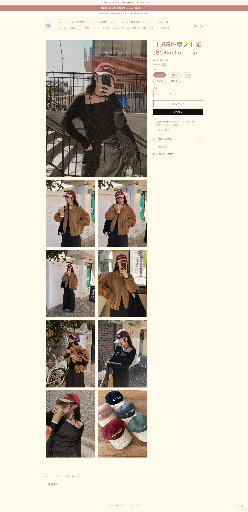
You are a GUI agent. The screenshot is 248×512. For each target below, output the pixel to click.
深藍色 (174, 81)
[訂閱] (93, 484)
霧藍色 (159, 81)
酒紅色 (174, 75)
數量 (155, 88)
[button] (189, 25)
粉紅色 (159, 75)
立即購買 (178, 112)
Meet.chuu (119, 505)
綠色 (188, 75)
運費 (164, 64)
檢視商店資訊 (162, 130)
